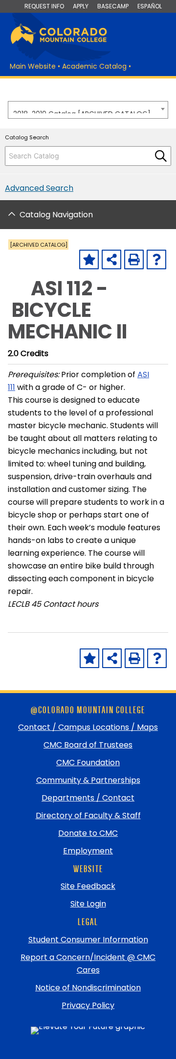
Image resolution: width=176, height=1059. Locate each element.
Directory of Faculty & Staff (88, 815)
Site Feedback (88, 886)
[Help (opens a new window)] (156, 259)
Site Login (88, 903)
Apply (80, 6)
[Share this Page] (111, 259)
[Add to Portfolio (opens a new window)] (89, 259)
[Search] (161, 156)
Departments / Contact (88, 797)
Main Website (33, 66)
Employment (88, 850)
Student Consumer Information (88, 939)
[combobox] (88, 110)
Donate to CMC (88, 833)
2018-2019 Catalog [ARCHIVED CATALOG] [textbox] (82, 111)
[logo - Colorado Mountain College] (59, 42)
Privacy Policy (88, 1005)
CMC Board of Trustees (88, 744)
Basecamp (113, 6)
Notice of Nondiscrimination (88, 987)
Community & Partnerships (88, 780)
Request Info (44, 6)
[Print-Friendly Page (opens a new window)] (134, 259)
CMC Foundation (88, 762)
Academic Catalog (94, 66)
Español (149, 6)
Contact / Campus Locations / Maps (88, 727)
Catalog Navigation (56, 214)
